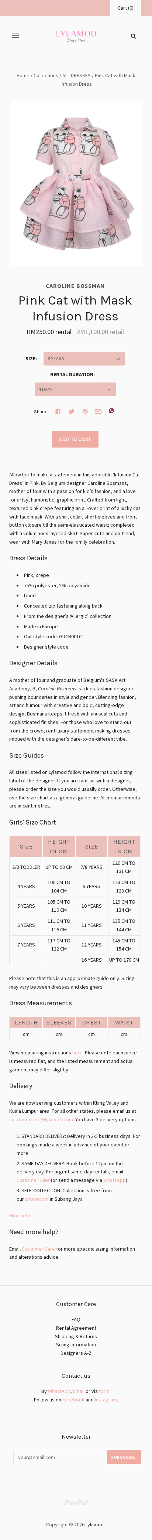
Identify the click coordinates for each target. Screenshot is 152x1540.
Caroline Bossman (75, 285)
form (104, 1391)
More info (19, 1215)
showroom (37, 1199)
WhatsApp (114, 1180)
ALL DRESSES (76, 75)
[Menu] (15, 36)
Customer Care (33, 1180)
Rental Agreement (76, 1328)
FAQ (76, 1319)
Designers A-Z (76, 1353)
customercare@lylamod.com (41, 1119)
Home (23, 75)
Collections (46, 75)
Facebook (73, 1399)
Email (78, 1391)
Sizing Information (76, 1344)
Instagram (106, 1399)
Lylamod (95, 1524)
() (126, 7)
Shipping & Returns (76, 1336)
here (77, 1052)
